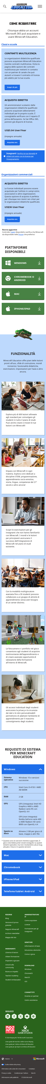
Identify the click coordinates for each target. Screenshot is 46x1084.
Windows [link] (28, 969)
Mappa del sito (10, 937)
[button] (5, 6)
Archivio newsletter (12, 933)
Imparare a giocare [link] (12, 960)
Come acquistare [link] (31, 920)
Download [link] (29, 965)
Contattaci (32, 1069)
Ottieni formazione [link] (12, 956)
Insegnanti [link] (10, 949)
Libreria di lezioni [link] (11, 952)
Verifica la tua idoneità (26, 153)
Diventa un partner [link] (32, 996)
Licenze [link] (27, 924)
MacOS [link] (27, 977)
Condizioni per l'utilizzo (21, 1073)
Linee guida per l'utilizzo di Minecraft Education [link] (19, 1044)
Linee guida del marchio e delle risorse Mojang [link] (19, 1042)
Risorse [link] (8, 914)
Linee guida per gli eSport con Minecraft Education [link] (20, 1047)
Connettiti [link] (30, 992)
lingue (20, 234)
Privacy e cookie (6, 1073)
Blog (7, 918)
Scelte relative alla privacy (13, 1064)
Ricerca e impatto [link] (11, 971)
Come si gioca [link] (30, 954)
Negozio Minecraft (12, 929)
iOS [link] (26, 981)
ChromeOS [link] (29, 973)
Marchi (33, 1073)
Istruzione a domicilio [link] (33, 950)
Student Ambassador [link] (13, 980)
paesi (13, 232)
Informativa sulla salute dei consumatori (14, 1069)
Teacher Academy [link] (11, 976)
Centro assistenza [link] (31, 1000)
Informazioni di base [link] (32, 946)
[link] (7, 1016)
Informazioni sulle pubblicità (10, 1077)
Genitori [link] (29, 942)
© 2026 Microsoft (27, 1077)
